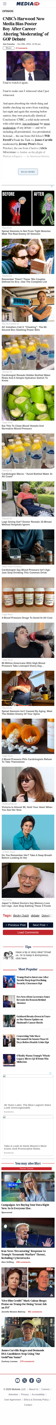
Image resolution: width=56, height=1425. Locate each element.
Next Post (39, 925)
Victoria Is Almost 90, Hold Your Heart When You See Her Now (27, 808)
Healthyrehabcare (9, 804)
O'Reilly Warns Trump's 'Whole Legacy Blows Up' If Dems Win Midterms (33, 1059)
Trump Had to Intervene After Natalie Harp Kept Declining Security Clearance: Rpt (33, 980)
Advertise (13, 1394)
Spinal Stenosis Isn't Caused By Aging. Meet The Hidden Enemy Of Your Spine (27, 712)
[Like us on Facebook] (31, 1380)
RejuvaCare (7, 228)
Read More (28, 171)
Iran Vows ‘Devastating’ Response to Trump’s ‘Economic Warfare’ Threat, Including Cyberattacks (23, 1254)
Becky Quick (21, 915)
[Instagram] (38, 1380)
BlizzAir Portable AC (10, 324)
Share (9, 48)
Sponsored (6, 1212)
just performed (30, 123)
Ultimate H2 (7, 372)
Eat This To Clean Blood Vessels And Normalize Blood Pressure (23, 427)
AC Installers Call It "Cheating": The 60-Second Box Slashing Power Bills (24, 328)
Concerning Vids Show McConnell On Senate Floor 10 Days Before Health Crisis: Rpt (33, 1039)
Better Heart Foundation (12, 566)
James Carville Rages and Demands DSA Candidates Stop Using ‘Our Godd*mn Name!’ (22, 1353)
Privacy (25, 1394)
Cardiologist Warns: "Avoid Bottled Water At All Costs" (27, 475)
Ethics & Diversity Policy (36, 1399)
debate (35, 915)
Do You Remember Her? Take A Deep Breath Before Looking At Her (27, 856)
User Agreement (12, 1399)
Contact (28, 1405)
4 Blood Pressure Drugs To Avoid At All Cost (27, 617)
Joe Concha (9, 44)
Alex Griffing (7, 1262)
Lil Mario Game (8, 852)
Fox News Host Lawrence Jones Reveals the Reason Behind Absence (33, 1000)
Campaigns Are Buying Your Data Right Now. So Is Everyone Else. (25, 1206)
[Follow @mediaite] (24, 1380)
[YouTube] (17, 1380)
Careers (45, 1389)
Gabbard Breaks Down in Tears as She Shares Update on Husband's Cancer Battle (33, 1019)
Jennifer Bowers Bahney (13, 1312)
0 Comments (21, 48)
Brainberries (7, 276)
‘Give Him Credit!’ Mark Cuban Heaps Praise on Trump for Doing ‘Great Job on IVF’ (24, 1304)
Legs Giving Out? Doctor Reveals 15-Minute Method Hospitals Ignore (27, 523)
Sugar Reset (7, 422)
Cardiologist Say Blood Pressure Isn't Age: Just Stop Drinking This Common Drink (26, 571)
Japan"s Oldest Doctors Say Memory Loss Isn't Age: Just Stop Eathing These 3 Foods (26, 904)
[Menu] (6, 3)
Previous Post (17, 925)
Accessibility (38, 1394)
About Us (33, 1389)
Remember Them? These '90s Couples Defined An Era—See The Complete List (24, 280)
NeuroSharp (7, 900)
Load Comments (28, 932)
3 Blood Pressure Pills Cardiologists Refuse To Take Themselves (27, 760)
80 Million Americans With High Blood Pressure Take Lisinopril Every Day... (23, 664)
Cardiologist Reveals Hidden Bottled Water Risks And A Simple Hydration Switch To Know (26, 378)
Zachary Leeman (9, 1361)
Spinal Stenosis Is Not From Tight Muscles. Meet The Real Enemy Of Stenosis (26, 232)
